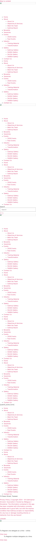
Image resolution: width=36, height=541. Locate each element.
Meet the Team (12, 26)
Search (2, 206)
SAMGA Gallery (12, 56)
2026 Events (11, 37)
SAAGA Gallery (12, 52)
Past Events (11, 39)
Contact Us (8, 59)
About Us (10, 21)
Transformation (12, 45)
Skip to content (5, 1)
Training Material (13, 43)
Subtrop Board (12, 28)
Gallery (6, 48)
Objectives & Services (15, 23)
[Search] (1, 213)
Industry (6, 41)
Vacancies (7, 32)
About (6, 19)
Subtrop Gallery (12, 50)
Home (6, 17)
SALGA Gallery (12, 54)
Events (6, 34)
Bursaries (7, 30)
